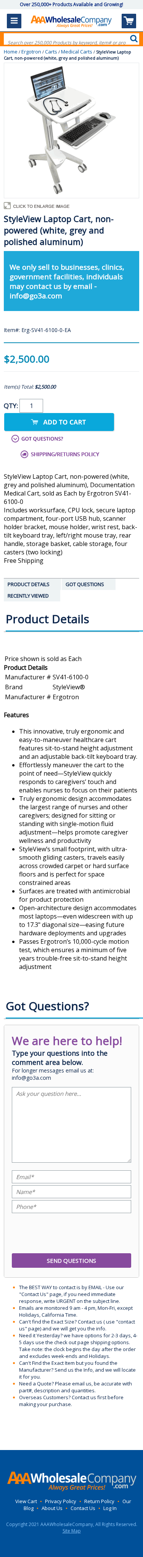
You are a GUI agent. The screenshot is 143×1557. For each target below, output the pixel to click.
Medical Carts (76, 51)
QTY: (11, 405)
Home (11, 51)
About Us (52, 1508)
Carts (51, 51)
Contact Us (83, 1508)
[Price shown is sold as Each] (71, 659)
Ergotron (31, 51)
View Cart (26, 1501)
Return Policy (99, 1501)
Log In (110, 1508)
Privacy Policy (60, 1501)
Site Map (72, 1531)
